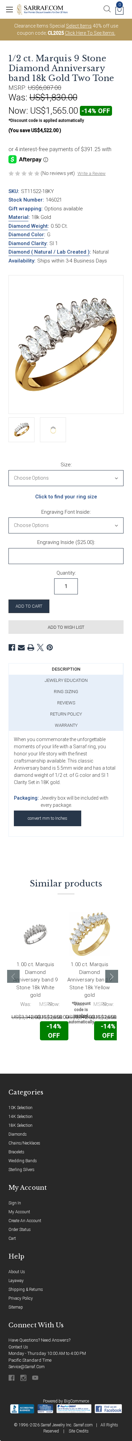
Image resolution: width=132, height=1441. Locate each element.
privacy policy (20, 1298)
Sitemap (15, 1307)
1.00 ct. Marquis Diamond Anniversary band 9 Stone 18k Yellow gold (89, 979)
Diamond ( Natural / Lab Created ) (49, 252)
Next (111, 976)
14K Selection (20, 1116)
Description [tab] (66, 669)
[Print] (30, 647)
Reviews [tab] (66, 702)
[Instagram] (23, 1377)
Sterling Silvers (21, 1169)
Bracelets (16, 1152)
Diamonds (17, 1134)
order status (19, 1229)
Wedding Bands (22, 1160)
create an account (24, 1220)
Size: (66, 465)
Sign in (14, 1203)
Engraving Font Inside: (66, 512)
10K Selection (20, 1107)
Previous (13, 976)
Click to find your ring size (66, 497)
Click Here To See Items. (90, 33)
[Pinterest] (49, 647)
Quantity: (66, 573)
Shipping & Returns (25, 1289)
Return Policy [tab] (66, 714)
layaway (16, 1280)
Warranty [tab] (66, 725)
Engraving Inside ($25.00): (66, 542)
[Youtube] (35, 1377)
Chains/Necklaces (24, 1143)
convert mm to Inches (47, 818)
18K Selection (20, 1125)
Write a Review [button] (92, 173)
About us (16, 1271)
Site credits (79, 1431)
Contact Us (18, 1347)
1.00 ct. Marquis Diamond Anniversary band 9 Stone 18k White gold (35, 979)
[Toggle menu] (9, 9)
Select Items (79, 26)
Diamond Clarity (27, 243)
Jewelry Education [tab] (66, 680)
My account (19, 1212)
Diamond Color (26, 234)
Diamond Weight (28, 226)
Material (18, 217)
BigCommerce (76, 1401)
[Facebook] (11, 647)
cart (12, 1238)
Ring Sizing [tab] (66, 691)
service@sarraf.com (26, 1366)
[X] (40, 647)
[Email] (21, 647)
